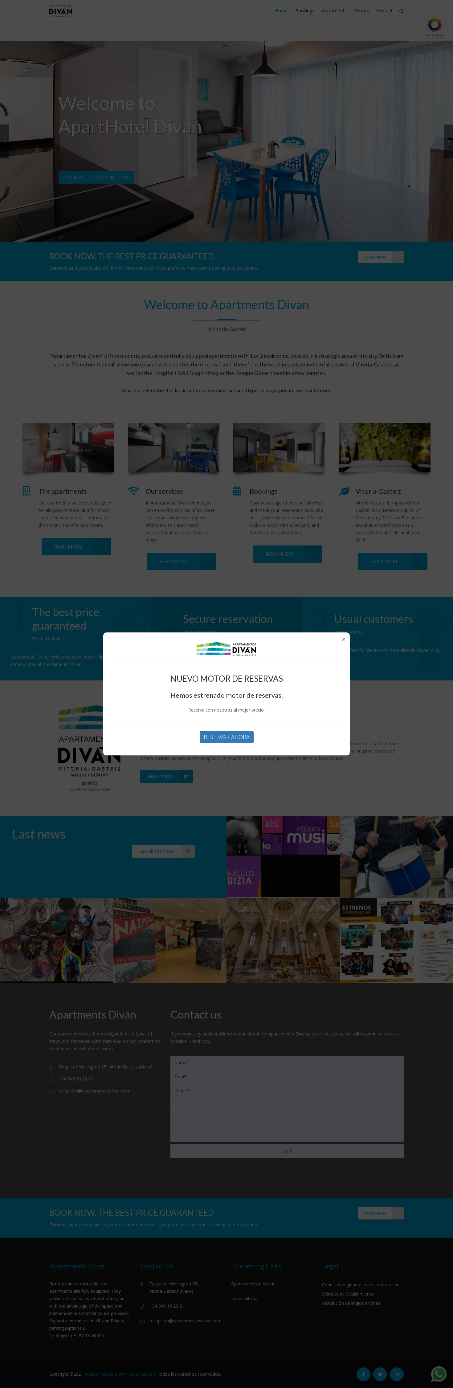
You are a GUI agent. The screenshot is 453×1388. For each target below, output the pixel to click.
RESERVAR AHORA (227, 737)
